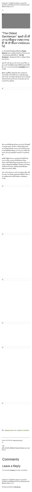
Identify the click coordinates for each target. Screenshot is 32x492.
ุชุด (25, 448)
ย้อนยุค (22, 448)
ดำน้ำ (3, 448)
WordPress (17, 487)
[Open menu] (3, 10)
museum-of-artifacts (23, 430)
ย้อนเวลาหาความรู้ (17, 440)
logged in (13, 470)
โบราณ (3, 449)
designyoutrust (9, 430)
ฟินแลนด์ (17, 448)
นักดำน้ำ (7, 448)
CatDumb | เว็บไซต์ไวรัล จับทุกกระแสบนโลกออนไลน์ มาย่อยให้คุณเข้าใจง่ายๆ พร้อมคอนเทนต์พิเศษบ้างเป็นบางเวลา (15, 4)
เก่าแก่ (28, 448)
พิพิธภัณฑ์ (12, 448)
